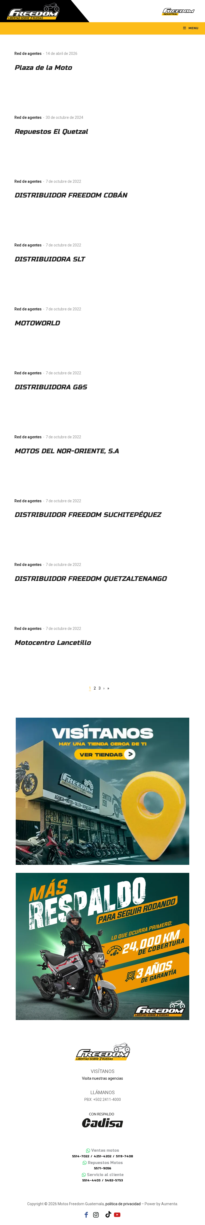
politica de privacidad (123, 1204)
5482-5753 (114, 1180)
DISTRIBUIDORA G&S (50, 387)
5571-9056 (102, 1168)
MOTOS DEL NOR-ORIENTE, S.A (66, 451)
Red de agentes (28, 53)
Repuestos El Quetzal (51, 132)
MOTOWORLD (37, 323)
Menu (193, 28)
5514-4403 (91, 1180)
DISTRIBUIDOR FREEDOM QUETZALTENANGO (90, 579)
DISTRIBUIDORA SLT (49, 259)
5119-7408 (124, 1156)
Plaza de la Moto (43, 68)
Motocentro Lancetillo (52, 643)
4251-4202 (102, 1156)
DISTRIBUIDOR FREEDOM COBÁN (70, 195)
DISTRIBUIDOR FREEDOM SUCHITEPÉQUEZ (87, 515)
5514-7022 (80, 1156)
